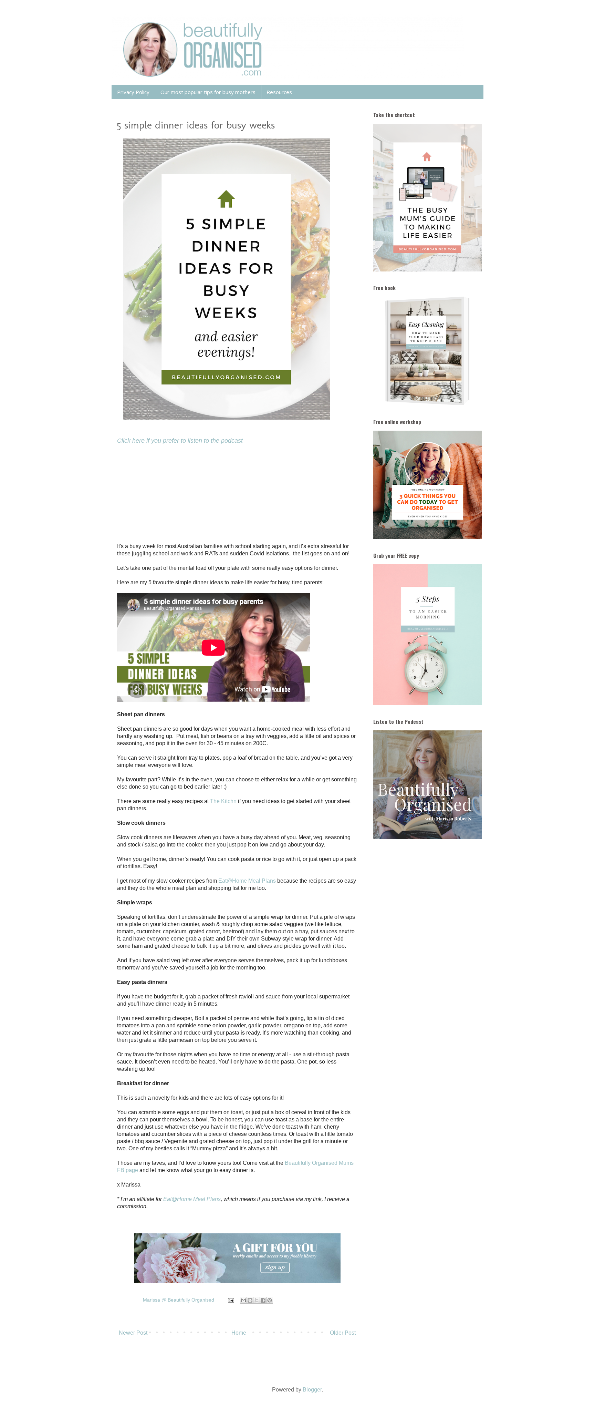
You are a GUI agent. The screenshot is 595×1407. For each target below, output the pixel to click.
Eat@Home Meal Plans (247, 881)
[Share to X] (256, 1300)
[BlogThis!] (250, 1300)
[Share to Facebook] (263, 1300)
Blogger (312, 1390)
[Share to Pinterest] (269, 1300)
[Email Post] (231, 1300)
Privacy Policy (133, 92)
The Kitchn (223, 801)
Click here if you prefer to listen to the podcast (180, 440)
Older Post (343, 1333)
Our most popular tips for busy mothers (207, 92)
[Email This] (243, 1300)
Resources (279, 92)
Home (238, 1333)
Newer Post (133, 1333)
